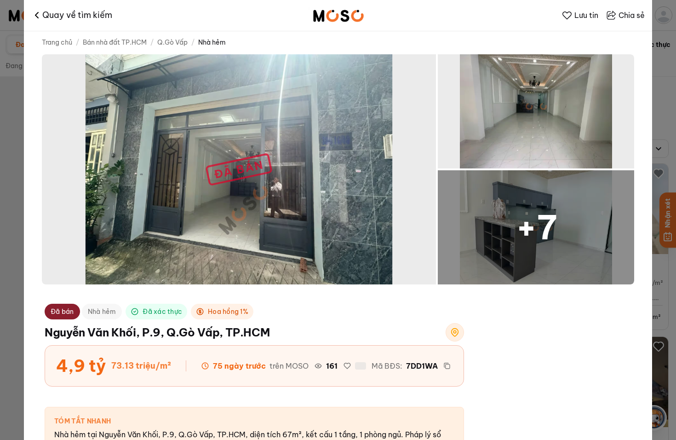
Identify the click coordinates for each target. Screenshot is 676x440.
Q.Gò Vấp (172, 42)
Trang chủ (57, 42)
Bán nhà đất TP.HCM (115, 42)
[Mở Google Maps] (455, 332)
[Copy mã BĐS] (447, 365)
